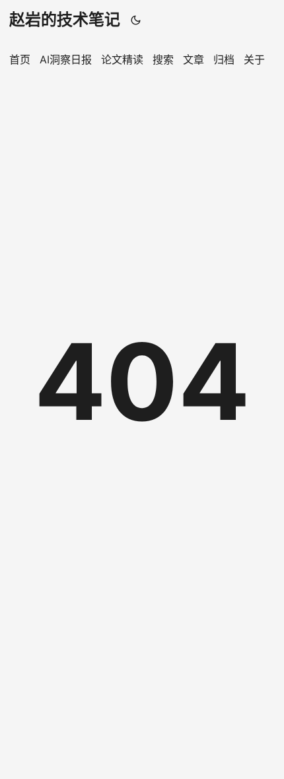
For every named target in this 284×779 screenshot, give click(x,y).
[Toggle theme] (136, 20)
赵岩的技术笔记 (64, 19)
